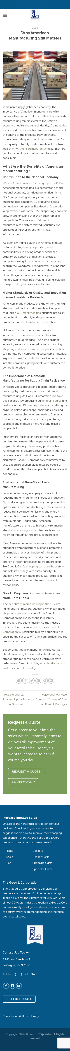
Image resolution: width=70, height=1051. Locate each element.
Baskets (37, 850)
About (9, 857)
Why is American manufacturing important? (31, 183)
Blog (35, 28)
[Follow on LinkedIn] (12, 986)
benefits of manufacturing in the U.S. (32, 604)
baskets (8, 668)
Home (9, 850)
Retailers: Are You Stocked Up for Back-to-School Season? (18, 699)
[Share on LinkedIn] (51, 681)
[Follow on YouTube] (19, 986)
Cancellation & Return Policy (21, 1016)
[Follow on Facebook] (6, 986)
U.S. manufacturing (29, 313)
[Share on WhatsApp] (19, 681)
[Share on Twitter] (32, 681)
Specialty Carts (42, 869)
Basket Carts (41, 857)
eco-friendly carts (50, 663)
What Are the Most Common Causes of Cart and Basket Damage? (51, 699)
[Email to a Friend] (38, 681)
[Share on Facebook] (25, 681)
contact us (21, 668)
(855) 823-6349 (26, 974)
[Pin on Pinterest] (45, 681)
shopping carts (12, 349)
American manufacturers (40, 261)
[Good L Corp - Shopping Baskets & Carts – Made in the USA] (35, 15)
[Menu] (5, 15)
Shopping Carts (42, 863)
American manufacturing (34, 148)
